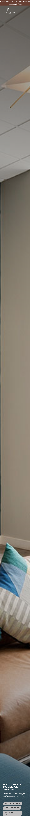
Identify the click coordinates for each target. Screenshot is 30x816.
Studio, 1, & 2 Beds (12, 803)
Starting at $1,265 (10, 813)
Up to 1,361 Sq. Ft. (12, 808)
